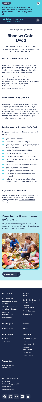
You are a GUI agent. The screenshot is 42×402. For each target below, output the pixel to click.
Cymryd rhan (28, 314)
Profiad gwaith (29, 311)
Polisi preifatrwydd (9, 389)
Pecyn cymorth (29, 344)
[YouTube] (16, 396)
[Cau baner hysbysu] (38, 3)
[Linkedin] (22, 396)
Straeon (26, 328)
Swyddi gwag (7, 328)
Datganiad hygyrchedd (10, 384)
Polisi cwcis (6, 386)
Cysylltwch (6, 381)
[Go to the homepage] (13, 20)
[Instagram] (10, 396)
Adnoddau (6, 342)
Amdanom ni (7, 298)
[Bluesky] (28, 396)
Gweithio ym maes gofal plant (21, 30)
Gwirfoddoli (7, 318)
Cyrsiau (5, 338)
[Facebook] (4, 396)
